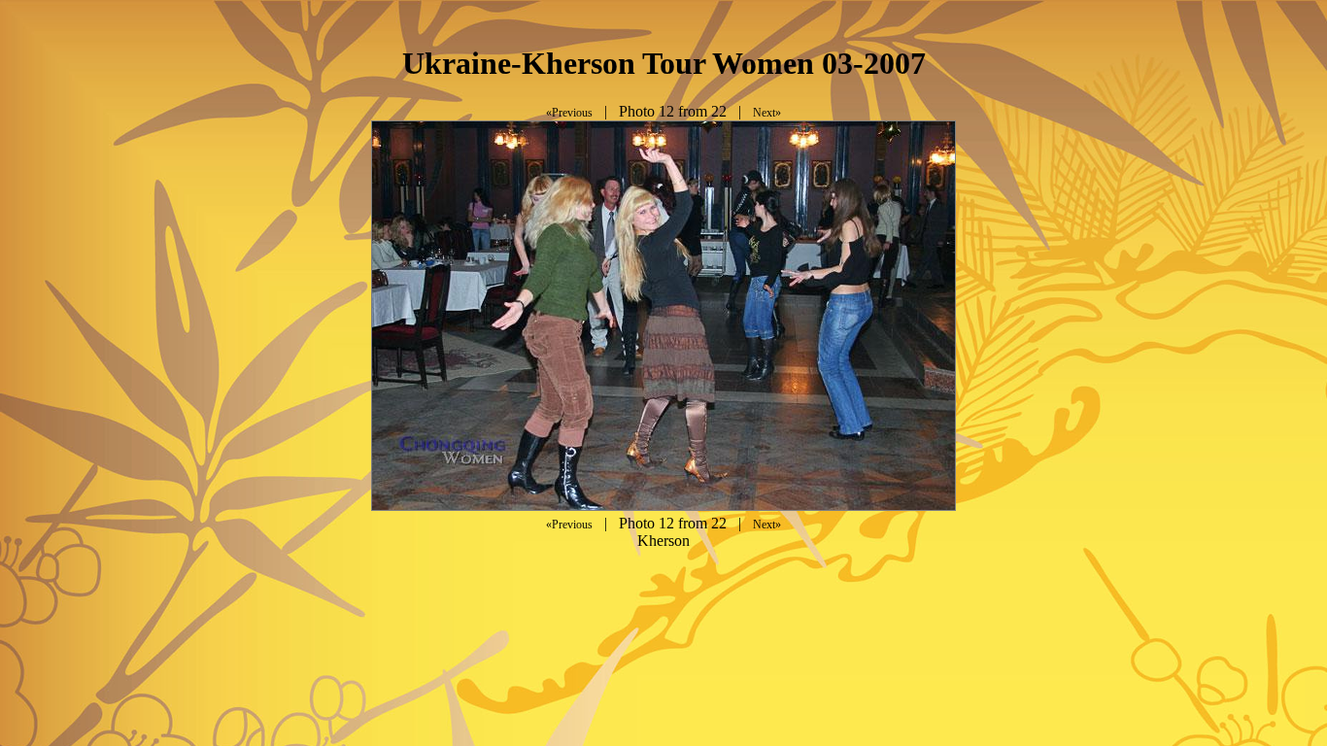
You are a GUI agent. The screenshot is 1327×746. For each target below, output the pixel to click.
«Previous (569, 112)
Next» (767, 112)
